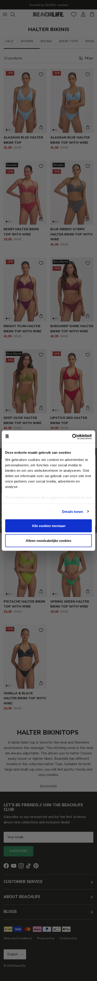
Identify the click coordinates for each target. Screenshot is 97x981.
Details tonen (72, 511)
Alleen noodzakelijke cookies (48, 540)
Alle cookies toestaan (48, 526)
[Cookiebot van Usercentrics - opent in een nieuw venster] (72, 437)
